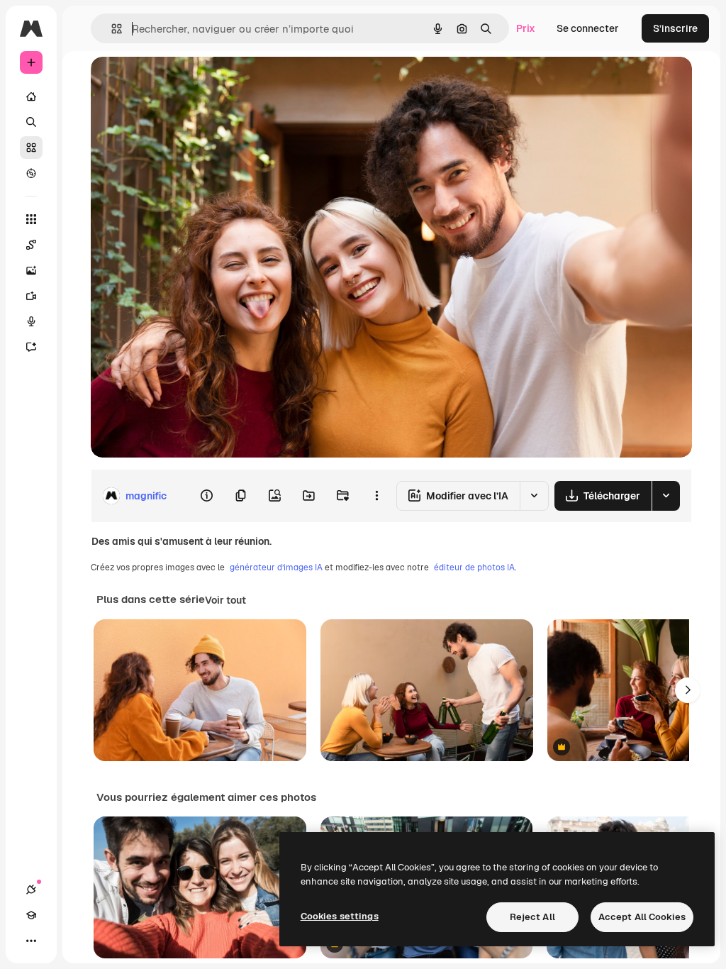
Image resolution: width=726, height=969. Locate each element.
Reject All (532, 917)
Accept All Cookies (642, 917)
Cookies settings (340, 916)
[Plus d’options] (376, 496)
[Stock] (31, 147)
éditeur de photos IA (474, 567)
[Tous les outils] (31, 219)
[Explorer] (31, 173)
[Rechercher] (31, 122)
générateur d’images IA (276, 567)
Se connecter (588, 28)
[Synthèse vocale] (31, 321)
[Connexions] (31, 889)
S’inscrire (675, 28)
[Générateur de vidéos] (31, 295)
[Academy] (31, 915)
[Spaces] (31, 244)
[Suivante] (687, 690)
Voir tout (225, 600)
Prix (525, 28)
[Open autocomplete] (110, 28)
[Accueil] (31, 96)
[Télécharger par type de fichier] (666, 496)
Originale (184, 83)
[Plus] (31, 940)
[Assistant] (31, 347)
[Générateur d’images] (31, 270)
